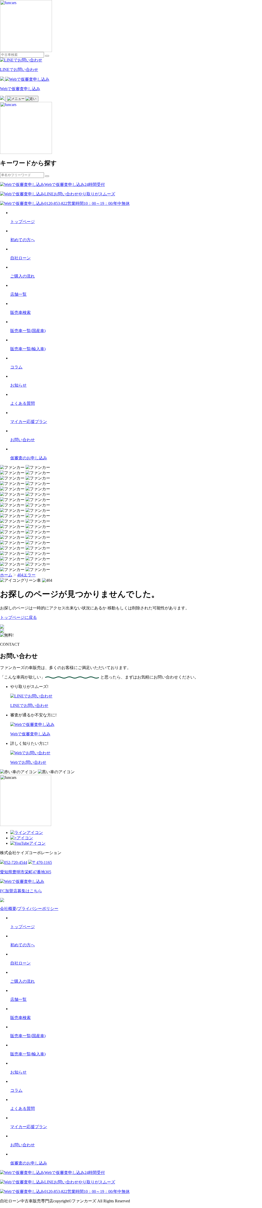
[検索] (47, 56)
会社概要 (8, 908)
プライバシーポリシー (37, 908)
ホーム (6, 575)
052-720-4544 (15, 862)
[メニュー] (21, 99)
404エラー (26, 575)
